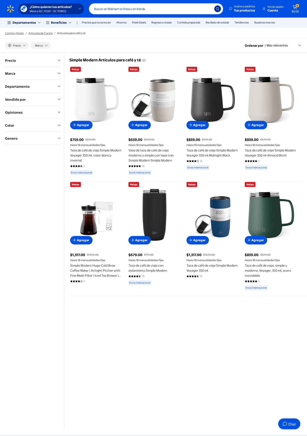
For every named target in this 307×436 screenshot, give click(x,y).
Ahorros (121, 22)
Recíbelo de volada (217, 22)
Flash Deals (139, 22)
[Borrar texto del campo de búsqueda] (208, 8)
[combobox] (156, 8)
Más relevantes (277, 45)
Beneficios (59, 23)
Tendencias (242, 22)
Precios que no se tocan (96, 22)
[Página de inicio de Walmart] (10, 8)
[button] (242, 8)
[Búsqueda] (217, 8)
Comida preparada (188, 22)
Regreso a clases (161, 22)
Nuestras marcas (264, 22)
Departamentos (24, 23)
